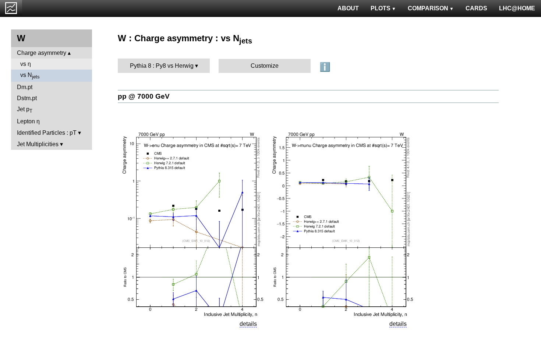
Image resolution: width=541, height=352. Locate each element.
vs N (30, 76)
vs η (25, 64)
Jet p (24, 110)
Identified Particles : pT (47, 133)
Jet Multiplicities (38, 144)
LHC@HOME (517, 8)
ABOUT (348, 8)
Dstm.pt (27, 98)
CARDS (476, 8)
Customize (265, 66)
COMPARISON (428, 8)
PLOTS (380, 8)
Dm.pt (24, 87)
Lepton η (28, 121)
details (248, 324)
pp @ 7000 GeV (144, 96)
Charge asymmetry (41, 53)
